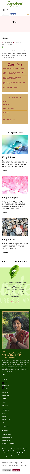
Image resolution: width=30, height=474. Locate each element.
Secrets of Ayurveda (9, 120)
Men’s (5, 423)
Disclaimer (6, 440)
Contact (5, 405)
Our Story (6, 395)
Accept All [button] (16, 470)
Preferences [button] (7, 470)
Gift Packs (6, 426)
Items (8, 10)
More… (6, 171)
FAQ (4, 399)
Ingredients (6, 112)
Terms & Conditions (9, 443)
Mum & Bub (6, 419)
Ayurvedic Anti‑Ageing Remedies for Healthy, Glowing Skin (14, 72)
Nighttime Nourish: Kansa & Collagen (14, 68)
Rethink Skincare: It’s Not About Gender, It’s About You (12, 77)
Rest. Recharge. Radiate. (10, 87)
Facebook (6, 383)
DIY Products (7, 105)
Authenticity (7, 434)
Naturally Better (8, 116)
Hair (4, 416)
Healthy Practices (8, 108)
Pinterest (6, 388)
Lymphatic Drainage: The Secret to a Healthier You (14, 83)
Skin (4, 413)
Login (14, 10)
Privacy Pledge (7, 437)
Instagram (6, 385)
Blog (4, 101)
